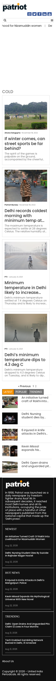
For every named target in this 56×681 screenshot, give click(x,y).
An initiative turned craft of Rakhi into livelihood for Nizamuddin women (36, 399)
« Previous (24, 386)
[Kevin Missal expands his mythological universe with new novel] (10, 451)
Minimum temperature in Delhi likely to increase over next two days (25, 287)
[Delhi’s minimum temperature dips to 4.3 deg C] (26, 328)
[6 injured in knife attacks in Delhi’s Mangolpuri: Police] (10, 434)
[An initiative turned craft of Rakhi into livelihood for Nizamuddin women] (10, 402)
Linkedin (43, 15)
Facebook (38, 15)
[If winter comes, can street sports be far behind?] (26, 113)
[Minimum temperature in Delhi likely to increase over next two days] (26, 255)
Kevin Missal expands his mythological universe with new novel (34, 448)
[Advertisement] (28, 57)
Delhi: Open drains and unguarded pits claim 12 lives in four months (36, 464)
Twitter (33, 15)
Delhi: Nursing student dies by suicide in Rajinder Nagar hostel (34, 415)
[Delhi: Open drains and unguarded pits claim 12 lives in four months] (10, 467)
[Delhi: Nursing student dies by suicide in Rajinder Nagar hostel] (10, 418)
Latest (8, 392)
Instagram (28, 15)
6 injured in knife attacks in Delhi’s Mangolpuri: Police (35, 431)
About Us (8, 661)
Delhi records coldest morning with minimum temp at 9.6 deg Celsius (26, 215)
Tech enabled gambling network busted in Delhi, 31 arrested (24, 641)
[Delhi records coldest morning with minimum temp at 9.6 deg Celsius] (26, 185)
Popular (21, 392)
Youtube (48, 15)
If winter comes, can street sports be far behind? (25, 143)
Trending (36, 392)
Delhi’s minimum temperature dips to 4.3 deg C (25, 359)
